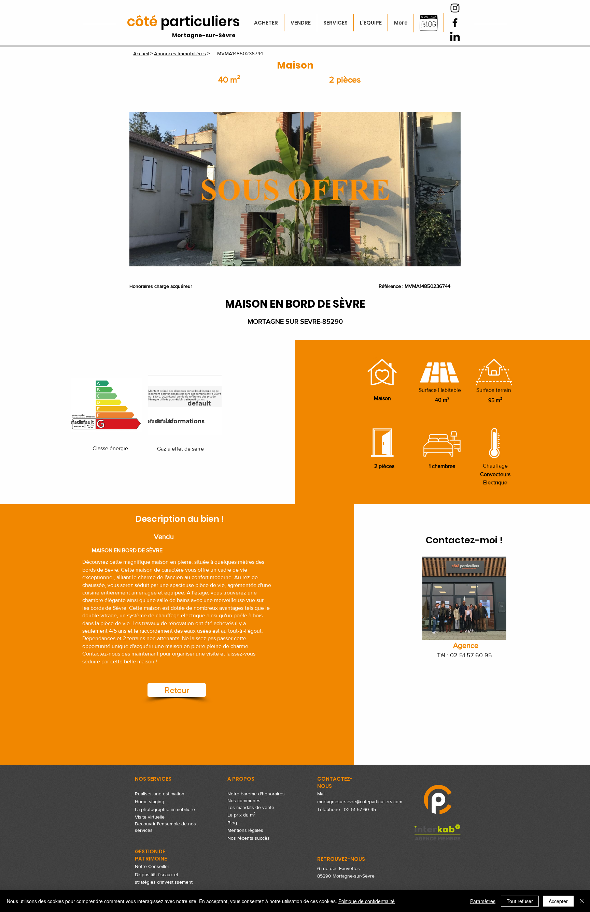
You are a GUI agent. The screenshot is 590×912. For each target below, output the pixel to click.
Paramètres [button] (482, 901)
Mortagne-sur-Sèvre (204, 35)
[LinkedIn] (455, 37)
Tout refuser (520, 901)
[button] (295, 189)
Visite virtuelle (150, 817)
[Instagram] (455, 8)
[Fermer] (582, 901)
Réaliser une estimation (159, 793)
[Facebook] (455, 23)
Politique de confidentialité (366, 901)
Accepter (558, 901)
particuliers (183, 21)
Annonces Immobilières (180, 53)
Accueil (141, 53)
